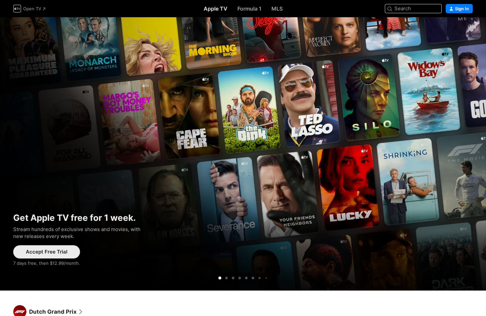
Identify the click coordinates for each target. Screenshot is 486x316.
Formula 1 (249, 8)
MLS (277, 8)
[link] (56, 311)
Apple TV (215, 8)
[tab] (220, 278)
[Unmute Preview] (468, 30)
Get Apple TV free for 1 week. (243, 154)
